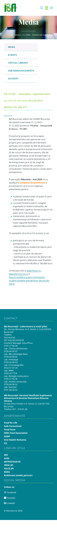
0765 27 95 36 (10, 378)
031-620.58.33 (11, 340)
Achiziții (13, 78)
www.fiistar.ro (34, 270)
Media (18, 35)
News (11, 47)
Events (12, 55)
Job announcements (21, 70)
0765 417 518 (10, 373)
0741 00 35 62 (10, 389)
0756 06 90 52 (10, 384)
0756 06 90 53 (10, 362)
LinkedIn (10, 503)
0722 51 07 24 (10, 367)
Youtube (10, 497)
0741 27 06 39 (10, 345)
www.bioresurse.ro (18, 273)
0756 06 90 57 (10, 351)
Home (10, 35)
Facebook (11, 492)
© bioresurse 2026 (13, 510)
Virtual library (18, 63)
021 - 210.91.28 (19, 409)
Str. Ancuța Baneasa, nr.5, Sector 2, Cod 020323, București (28, 330)
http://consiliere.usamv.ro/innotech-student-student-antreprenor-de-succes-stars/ (29, 280)
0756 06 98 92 (10, 356)
